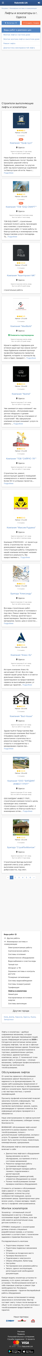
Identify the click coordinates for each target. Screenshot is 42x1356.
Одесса (26, 1017)
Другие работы (13, 938)
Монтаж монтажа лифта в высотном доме (21, 39)
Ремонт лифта (9, 43)
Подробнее (8, 173)
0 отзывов (21, 135)
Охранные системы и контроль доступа (21, 972)
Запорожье (8, 1019)
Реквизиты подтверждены (22, 335)
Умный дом (13, 994)
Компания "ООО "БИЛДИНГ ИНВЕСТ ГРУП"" (21, 782)
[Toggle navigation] (3, 2)
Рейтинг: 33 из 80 (21, 386)
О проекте (30, 1339)
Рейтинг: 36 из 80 (21, 196)
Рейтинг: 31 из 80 (21, 451)
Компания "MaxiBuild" (21, 326)
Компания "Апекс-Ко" (21, 655)
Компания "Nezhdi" (21, 394)
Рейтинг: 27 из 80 (21, 265)
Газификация (13, 987)
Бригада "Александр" (21, 593)
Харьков (18, 1017)
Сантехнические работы (18, 951)
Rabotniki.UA (21, 2)
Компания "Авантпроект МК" (21, 275)
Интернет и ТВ (14, 968)
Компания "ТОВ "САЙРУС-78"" (21, 458)
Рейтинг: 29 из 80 (21, 773)
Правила (21, 1334)
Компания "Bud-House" (21, 716)
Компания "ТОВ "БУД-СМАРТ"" (21, 207)
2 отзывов (21, 776)
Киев (6, 1017)
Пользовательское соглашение (21, 1337)
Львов (33, 1017)
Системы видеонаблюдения (20, 981)
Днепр (11, 1017)
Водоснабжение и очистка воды (22, 961)
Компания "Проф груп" (21, 143)
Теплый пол (13, 964)
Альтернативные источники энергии (20, 999)
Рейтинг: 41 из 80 (21, 132)
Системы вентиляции (17, 1003)
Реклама (21, 1331)
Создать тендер (32, 23)
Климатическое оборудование (21, 958)
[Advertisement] (21, 75)
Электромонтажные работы (20, 947)
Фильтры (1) (12, 23)
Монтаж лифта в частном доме (16, 35)
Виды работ (9, 934)
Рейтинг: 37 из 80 (21, 318)
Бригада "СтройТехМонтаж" (21, 847)
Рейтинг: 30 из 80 (21, 647)
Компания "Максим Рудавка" (21, 527)
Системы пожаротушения (19, 984)
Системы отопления (17, 954)
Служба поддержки (15, 1339)
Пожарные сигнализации (19, 977)
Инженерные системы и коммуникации (15, 942)
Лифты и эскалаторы (17, 991)
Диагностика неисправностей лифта (19, 48)
